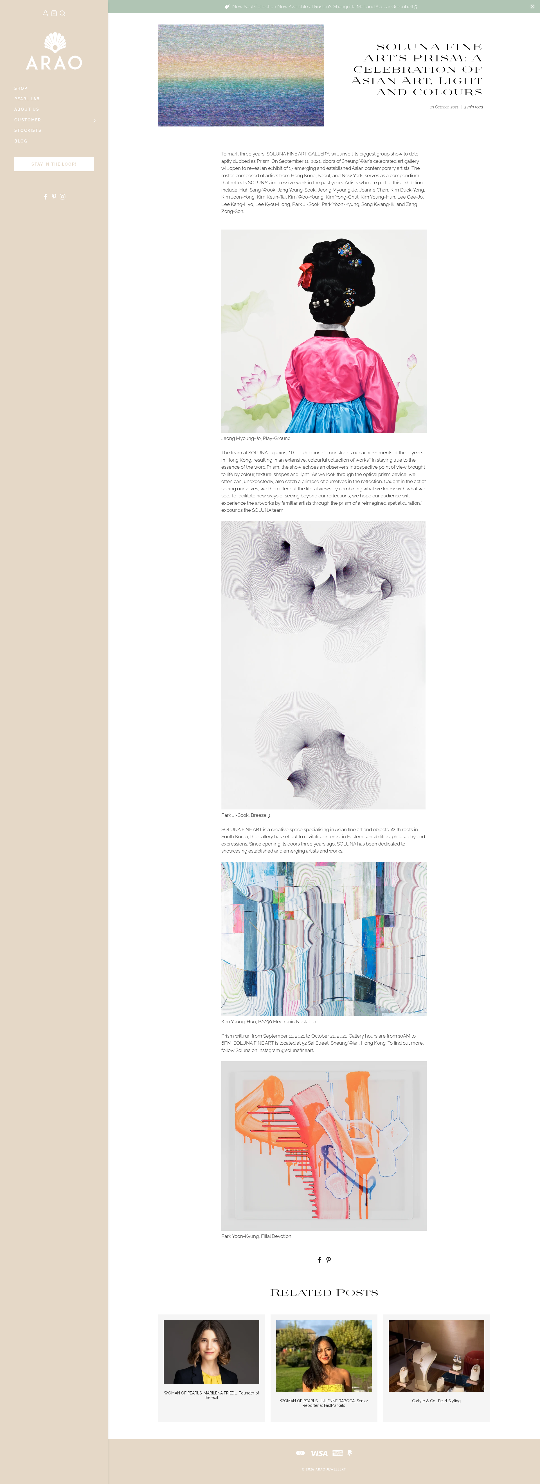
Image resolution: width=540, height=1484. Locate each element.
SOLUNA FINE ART (241, 829)
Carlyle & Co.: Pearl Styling (436, 1401)
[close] (532, 6)
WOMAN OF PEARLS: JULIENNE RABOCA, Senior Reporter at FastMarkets (324, 1403)
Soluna (243, 1050)
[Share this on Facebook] (319, 1261)
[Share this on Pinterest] (328, 1261)
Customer (27, 120)
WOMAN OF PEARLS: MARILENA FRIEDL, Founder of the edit (211, 1395)
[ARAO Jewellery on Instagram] (62, 198)
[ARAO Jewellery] (54, 50)
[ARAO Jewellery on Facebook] (45, 198)
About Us (26, 109)
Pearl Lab (27, 99)
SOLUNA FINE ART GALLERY (298, 154)
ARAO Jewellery (331, 1469)
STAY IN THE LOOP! (54, 164)
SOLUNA (257, 182)
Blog (21, 141)
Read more (211, 1351)
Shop (21, 88)
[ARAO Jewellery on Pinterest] (54, 198)
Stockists (28, 130)
